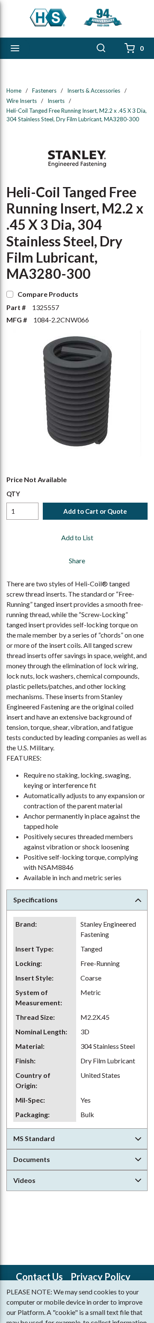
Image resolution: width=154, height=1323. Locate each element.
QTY (13, 494)
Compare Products (48, 294)
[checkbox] (9, 294)
